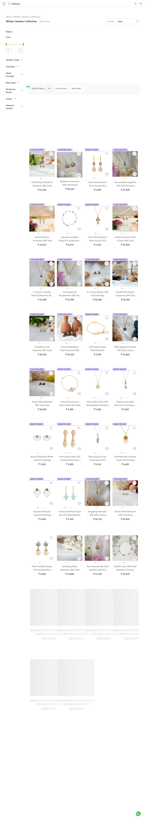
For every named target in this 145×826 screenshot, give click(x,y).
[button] (15, 59)
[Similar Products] (51, 174)
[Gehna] (39, 3)
